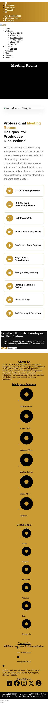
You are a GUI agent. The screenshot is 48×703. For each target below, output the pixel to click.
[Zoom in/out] (1, 700)
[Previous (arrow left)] (1, 702)
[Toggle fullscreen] (3, 700)
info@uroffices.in (14, 18)
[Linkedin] (9, 683)
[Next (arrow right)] (3, 702)
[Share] (6, 700)
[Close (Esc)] (8, 700)
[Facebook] (17, 683)
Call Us (4, 348)
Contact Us (12, 348)
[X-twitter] (31, 683)
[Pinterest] (38, 683)
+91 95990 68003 (13, 16)
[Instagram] (24, 683)
